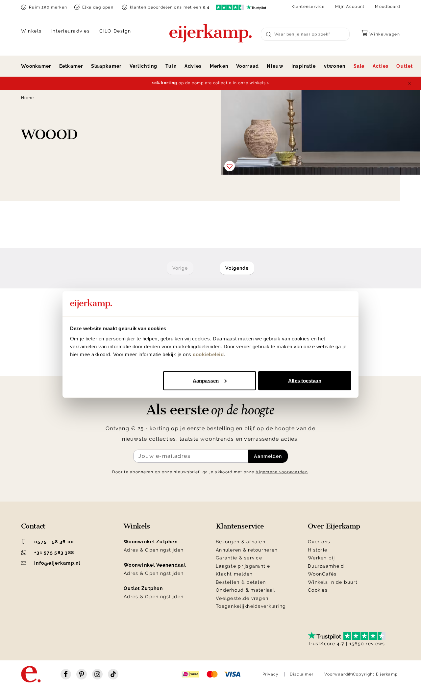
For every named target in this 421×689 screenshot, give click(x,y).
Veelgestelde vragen (242, 598)
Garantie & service (239, 557)
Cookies (318, 590)
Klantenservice (308, 6)
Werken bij (321, 557)
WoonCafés (322, 574)
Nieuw (275, 66)
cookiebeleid (208, 354)
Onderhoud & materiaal (245, 590)
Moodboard (387, 6)
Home (27, 98)
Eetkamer (71, 66)
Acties (381, 66)
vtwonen (335, 66)
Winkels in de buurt (333, 582)
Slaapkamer (106, 66)
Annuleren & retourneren (247, 550)
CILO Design (115, 31)
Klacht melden (234, 574)
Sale (359, 66)
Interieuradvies (70, 31)
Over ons (319, 541)
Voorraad (247, 66)
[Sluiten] (409, 83)
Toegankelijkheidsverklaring (251, 606)
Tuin (171, 66)
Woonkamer (36, 66)
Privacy (270, 674)
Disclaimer (302, 674)
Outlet (404, 66)
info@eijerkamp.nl (57, 563)
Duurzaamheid (326, 566)
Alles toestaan (304, 380)
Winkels (31, 31)
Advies (193, 66)
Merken (219, 66)
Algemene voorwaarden (282, 472)
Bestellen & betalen (241, 582)
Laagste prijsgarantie (243, 566)
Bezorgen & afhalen (240, 541)
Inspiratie (303, 66)
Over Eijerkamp (334, 526)
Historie (317, 550)
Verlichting (144, 66)
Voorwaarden (338, 674)
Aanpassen (206, 380)
